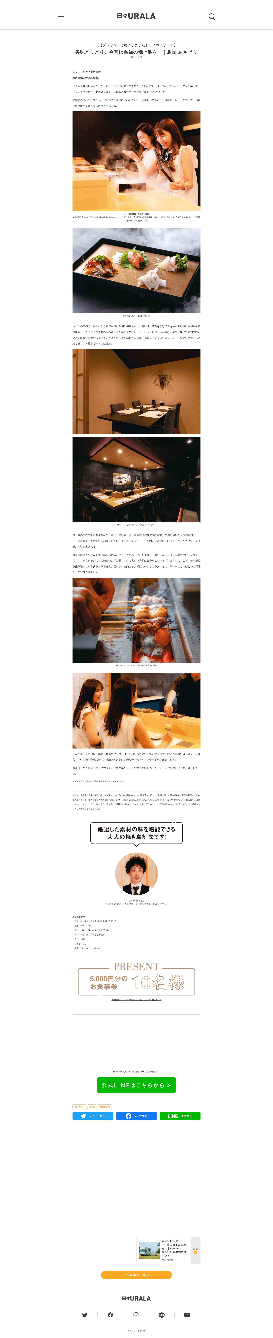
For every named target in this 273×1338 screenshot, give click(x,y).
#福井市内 (105, 1107)
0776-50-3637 (86, 926)
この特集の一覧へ (136, 1275)
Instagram (96, 948)
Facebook (84, 948)
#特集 (92, 1107)
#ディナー (79, 1107)
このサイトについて (136, 1331)
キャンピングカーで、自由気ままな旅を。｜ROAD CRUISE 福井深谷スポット (174, 1248)
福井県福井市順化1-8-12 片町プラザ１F (98, 921)
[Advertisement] (136, 1040)
